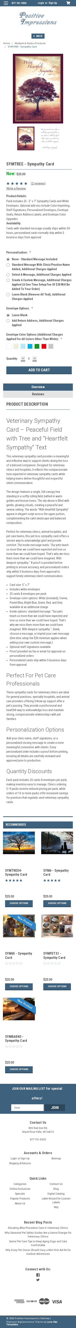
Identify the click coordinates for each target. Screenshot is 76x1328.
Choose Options (19, 903)
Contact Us (56, 1184)
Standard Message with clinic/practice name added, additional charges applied (41, 267)
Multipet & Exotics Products (30, 43)
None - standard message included (34, 259)
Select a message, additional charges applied (41, 274)
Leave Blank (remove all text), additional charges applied (38, 297)
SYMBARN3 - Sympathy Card (16, 1039)
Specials (20, 1193)
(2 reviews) (38, 183)
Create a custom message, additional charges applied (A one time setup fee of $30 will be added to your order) (42, 284)
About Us (20, 1203)
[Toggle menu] (6, 6)
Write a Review (16, 188)
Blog (56, 1188)
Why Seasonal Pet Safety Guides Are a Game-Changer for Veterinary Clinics (38, 1234)
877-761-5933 (19, 3)
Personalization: (18, 252)
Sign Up (53, 2)
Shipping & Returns (20, 1163)
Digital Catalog (56, 1193)
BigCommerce (26, 1322)
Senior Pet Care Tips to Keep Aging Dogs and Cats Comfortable (38, 1243)
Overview (38, 387)
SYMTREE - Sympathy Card (22, 46)
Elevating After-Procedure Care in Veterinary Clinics (38, 1227)
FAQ (56, 1207)
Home (6, 43)
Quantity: (12, 358)
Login (41, 2)
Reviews (38, 394)
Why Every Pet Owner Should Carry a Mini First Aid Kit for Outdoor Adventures (38, 1252)
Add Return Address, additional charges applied (38, 323)
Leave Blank (19, 315)
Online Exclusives (20, 1188)
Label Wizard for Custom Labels (56, 1200)
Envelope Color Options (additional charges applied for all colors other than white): (34, 337)
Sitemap (56, 1158)
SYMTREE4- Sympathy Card (16, 873)
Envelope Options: (19, 308)
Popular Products (20, 1198)
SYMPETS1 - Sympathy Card (54, 955)
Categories (20, 1184)
